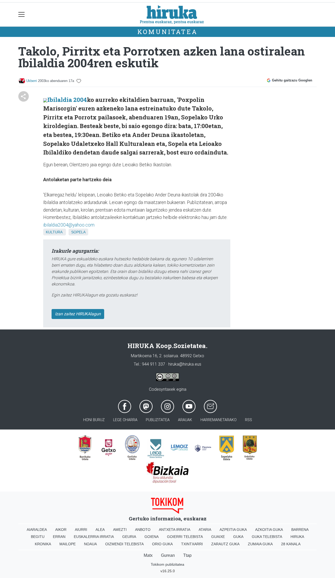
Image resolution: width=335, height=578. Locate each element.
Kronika (43, 544)
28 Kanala (290, 544)
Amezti (120, 529)
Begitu (37, 537)
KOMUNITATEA (167, 31)
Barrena (300, 529)
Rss (248, 420)
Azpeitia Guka (233, 529)
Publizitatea (158, 420)
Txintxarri (192, 544)
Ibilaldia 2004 (67, 99)
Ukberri (31, 81)
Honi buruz (94, 420)
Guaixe (218, 537)
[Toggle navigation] (21, 14)
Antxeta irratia (174, 529)
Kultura (54, 232)
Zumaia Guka (260, 544)
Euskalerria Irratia (94, 537)
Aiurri (81, 529)
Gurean (168, 555)
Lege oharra (125, 420)
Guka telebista (267, 537)
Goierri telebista (185, 537)
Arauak (185, 420)
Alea (100, 529)
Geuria (129, 537)
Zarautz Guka (225, 544)
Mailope (67, 544)
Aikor (60, 529)
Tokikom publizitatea (167, 564)
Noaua (90, 544)
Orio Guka (162, 544)
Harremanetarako (218, 420)
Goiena (151, 537)
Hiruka (297, 537)
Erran (59, 537)
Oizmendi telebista (124, 544)
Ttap (187, 555)
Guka (238, 537)
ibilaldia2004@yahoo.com (68, 225)
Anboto (142, 529)
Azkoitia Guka (269, 529)
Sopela (78, 232)
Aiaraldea (37, 529)
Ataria (205, 529)
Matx (148, 555)
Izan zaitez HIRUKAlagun (78, 313)
